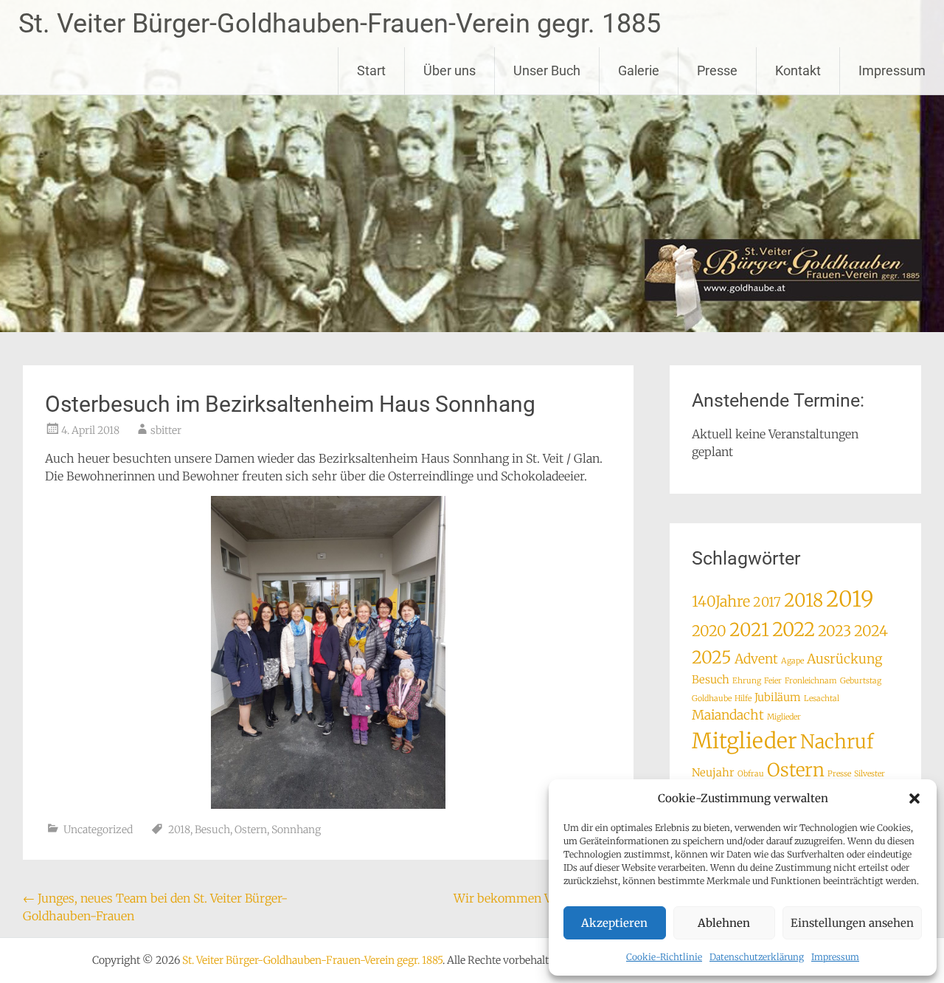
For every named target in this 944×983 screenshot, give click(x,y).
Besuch (212, 829)
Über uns (449, 70)
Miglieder (784, 717)
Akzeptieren (614, 923)
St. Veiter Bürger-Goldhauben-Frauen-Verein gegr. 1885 (339, 23)
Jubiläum (777, 697)
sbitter (165, 430)
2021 (749, 629)
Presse (717, 70)
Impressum (835, 956)
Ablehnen (724, 923)
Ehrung (746, 681)
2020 (709, 630)
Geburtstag (860, 681)
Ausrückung (844, 659)
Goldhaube (712, 698)
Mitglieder (744, 741)
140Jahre (721, 601)
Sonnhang (296, 829)
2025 (712, 657)
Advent (756, 659)
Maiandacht (728, 715)
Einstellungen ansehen (852, 923)
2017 (767, 602)
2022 (793, 629)
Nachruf (836, 741)
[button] (914, 798)
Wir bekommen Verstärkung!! (544, 898)
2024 (871, 630)
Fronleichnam (811, 681)
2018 (179, 829)
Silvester (869, 774)
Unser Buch (546, 70)
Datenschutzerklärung (756, 956)
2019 (850, 599)
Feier (773, 681)
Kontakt (798, 70)
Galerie (638, 70)
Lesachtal (821, 698)
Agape (792, 661)
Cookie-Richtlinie (664, 956)
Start (371, 70)
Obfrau (751, 774)
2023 (834, 630)
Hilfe (743, 698)
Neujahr (713, 772)
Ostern (251, 829)
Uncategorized (98, 829)
